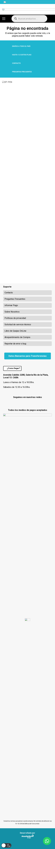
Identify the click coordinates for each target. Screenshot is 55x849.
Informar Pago (11, 305)
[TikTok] (34, 403)
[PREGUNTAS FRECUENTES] (7, 71)
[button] (3, 18)
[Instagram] (27, 403)
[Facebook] (20, 403)
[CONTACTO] (7, 63)
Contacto (9, 292)
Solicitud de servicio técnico (18, 324)
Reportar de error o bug (15, 343)
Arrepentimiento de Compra (17, 337)
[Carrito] (52, 19)
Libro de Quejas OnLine (15, 331)
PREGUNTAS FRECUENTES (22, 72)
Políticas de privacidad (15, 318)
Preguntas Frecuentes (15, 299)
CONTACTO (16, 63)
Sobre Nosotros (12, 311)
